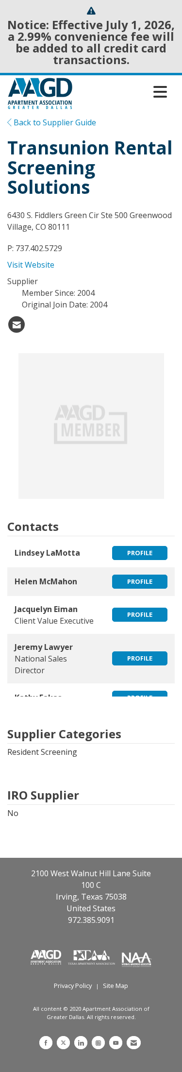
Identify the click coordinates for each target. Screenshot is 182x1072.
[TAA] (93, 956)
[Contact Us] (134, 1042)
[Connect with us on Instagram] (98, 1042)
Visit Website (30, 264)
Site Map (115, 985)
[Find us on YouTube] (115, 1042)
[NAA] (136, 956)
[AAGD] (47, 956)
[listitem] (16, 324)
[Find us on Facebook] (45, 1042)
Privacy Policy (73, 985)
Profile (139, 552)
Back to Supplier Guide (54, 122)
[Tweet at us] (63, 1042)
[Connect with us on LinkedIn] (80, 1042)
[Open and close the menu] (122, 92)
